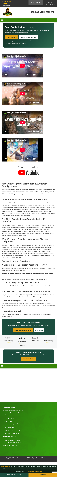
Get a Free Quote (12, 37)
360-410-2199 (35, 3)
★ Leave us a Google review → (34, 471)
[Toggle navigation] (1, 20)
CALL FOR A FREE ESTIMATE (42, 12)
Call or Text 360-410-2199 (28, 37)
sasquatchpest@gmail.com (13, 424)
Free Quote (42, 475)
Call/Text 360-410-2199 (14, 475)
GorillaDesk (28, 460)
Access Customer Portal (49, 3)
